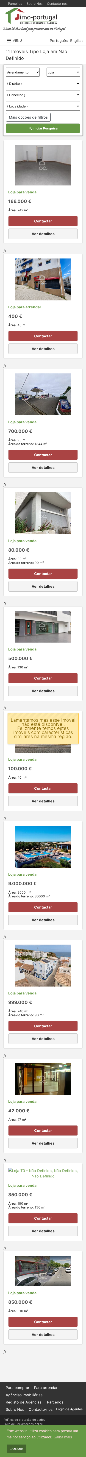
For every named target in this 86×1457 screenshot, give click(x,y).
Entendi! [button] (16, 1449)
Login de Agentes (69, 1409)
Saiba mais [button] (63, 1437)
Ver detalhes (43, 233)
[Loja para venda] (43, 165)
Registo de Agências (23, 1402)
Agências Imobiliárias (24, 1395)
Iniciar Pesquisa (45, 128)
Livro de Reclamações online (23, 1424)
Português (59, 40)
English (76, 40)
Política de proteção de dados (24, 1419)
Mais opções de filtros (28, 117)
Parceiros (15, 3)
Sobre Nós (34, 3)
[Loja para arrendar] (43, 279)
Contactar (43, 221)
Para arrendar (46, 1387)
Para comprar (17, 1387)
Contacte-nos (57, 3)
